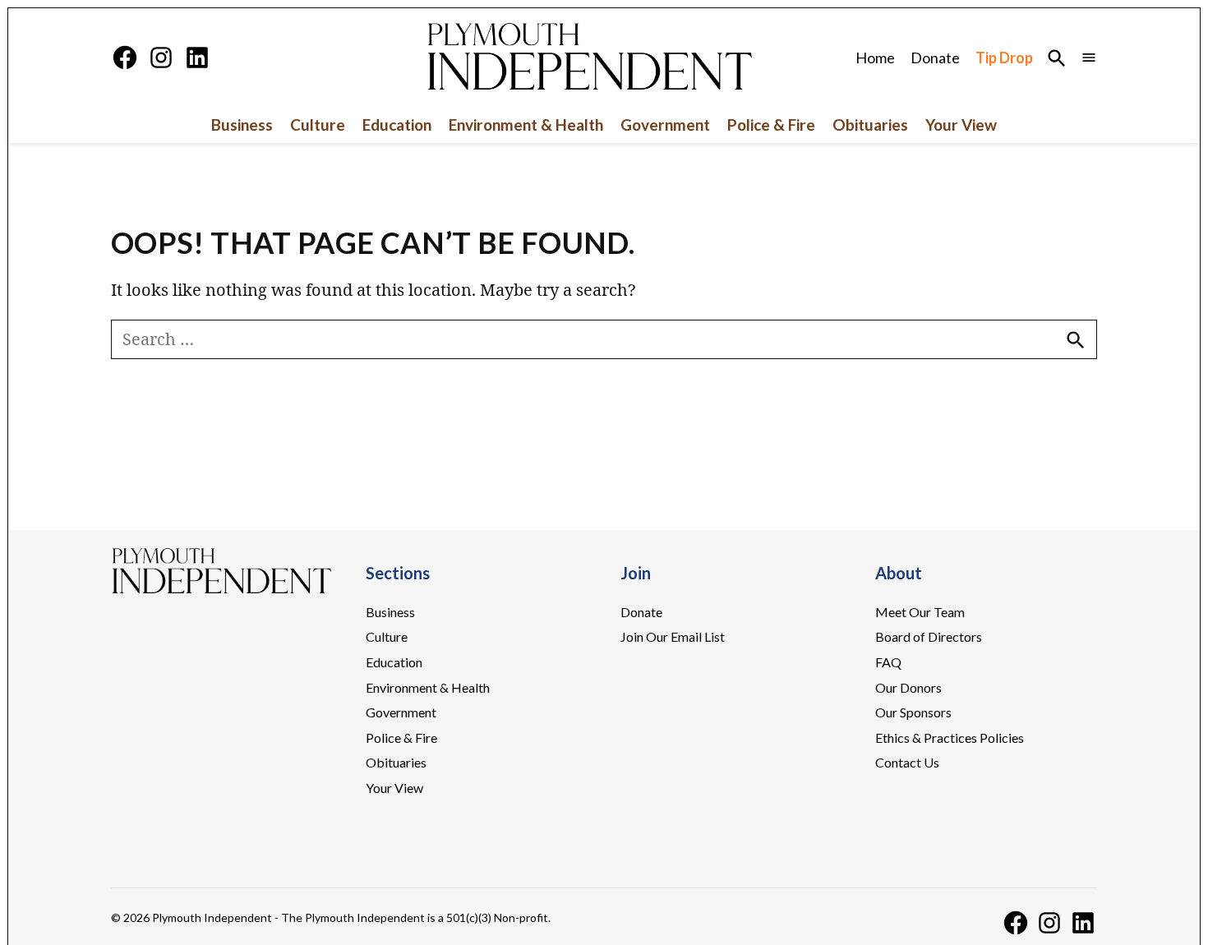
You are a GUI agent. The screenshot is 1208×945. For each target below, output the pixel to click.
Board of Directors (928, 636)
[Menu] (1089, 57)
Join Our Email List (672, 636)
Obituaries (870, 124)
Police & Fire (771, 124)
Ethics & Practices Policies (949, 737)
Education (396, 124)
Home (875, 57)
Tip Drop (1004, 57)
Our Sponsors (913, 712)
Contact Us (907, 762)
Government (665, 124)
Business (242, 124)
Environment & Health (526, 124)
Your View (961, 124)
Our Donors (908, 687)
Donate (935, 57)
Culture (317, 124)
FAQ (888, 662)
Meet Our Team (920, 612)
